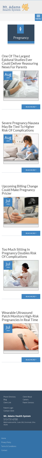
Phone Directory (10, 397)
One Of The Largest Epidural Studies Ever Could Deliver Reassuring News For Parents (20, 61)
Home (3, 438)
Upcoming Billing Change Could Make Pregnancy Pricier (20, 189)
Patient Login (8, 408)
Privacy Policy (6, 442)
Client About (27, 397)
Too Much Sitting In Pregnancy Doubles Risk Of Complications (19, 253)
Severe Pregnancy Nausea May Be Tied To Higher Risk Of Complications (20, 126)
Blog (5, 399)
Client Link (7, 402)
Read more (30, 107)
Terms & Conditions (8, 446)
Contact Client (9, 411)
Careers (26, 399)
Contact (4, 450)
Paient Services (28, 402)
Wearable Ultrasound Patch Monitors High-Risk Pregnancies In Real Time (20, 316)
